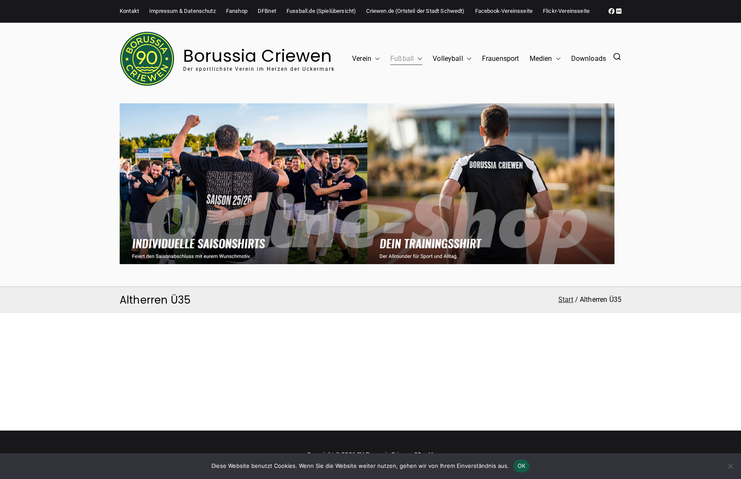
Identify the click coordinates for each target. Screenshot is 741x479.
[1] (367, 253)
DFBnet (267, 11)
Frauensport (500, 58)
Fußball (402, 58)
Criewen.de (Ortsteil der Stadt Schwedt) (415, 11)
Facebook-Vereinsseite (504, 11)
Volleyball (448, 58)
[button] (375, 59)
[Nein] (730, 466)
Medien (541, 58)
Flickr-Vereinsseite (566, 11)
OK (522, 465)
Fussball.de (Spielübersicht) (321, 11)
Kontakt (129, 11)
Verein (361, 58)
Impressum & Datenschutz (182, 11)
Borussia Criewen (257, 56)
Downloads (588, 58)
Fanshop (236, 11)
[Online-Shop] (367, 183)
